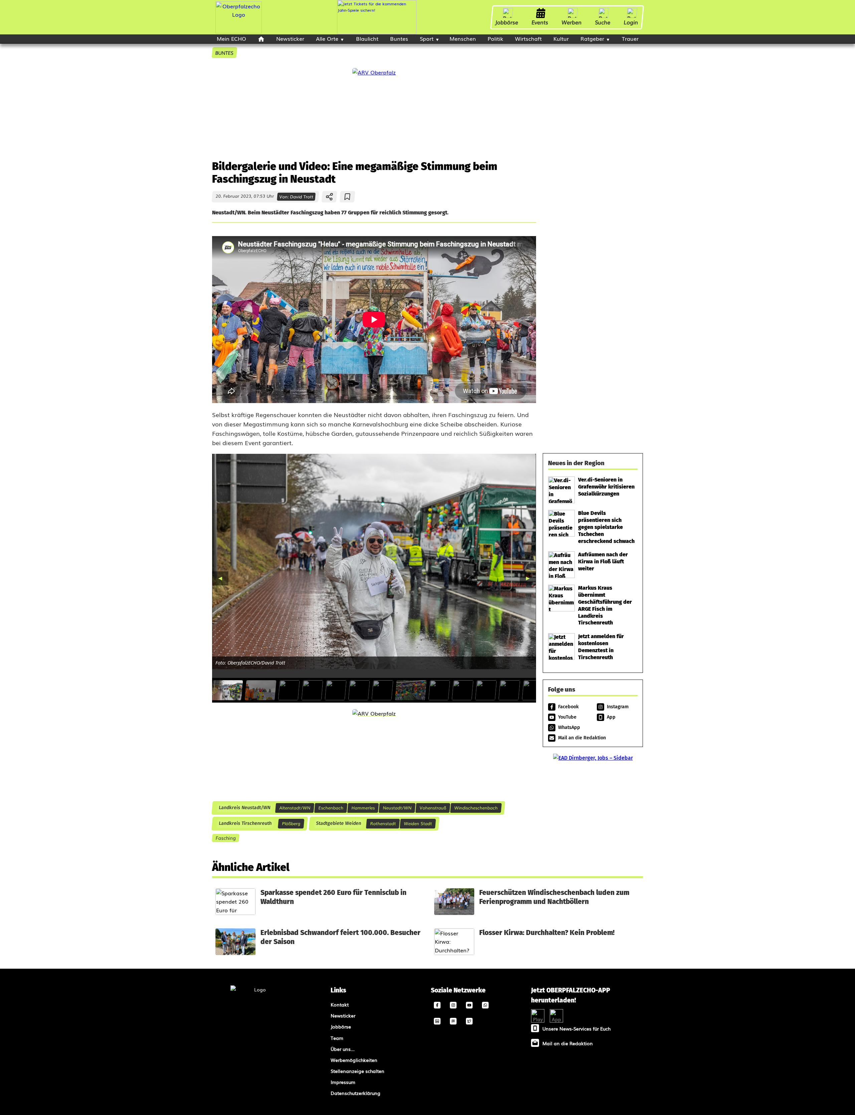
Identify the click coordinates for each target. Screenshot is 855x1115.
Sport (427, 38)
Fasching (225, 837)
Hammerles (363, 808)
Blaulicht (367, 38)
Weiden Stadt (417, 823)
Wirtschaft (528, 38)
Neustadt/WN (397, 808)
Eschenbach (331, 808)
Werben (571, 22)
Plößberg (291, 823)
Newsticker (290, 38)
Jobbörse (507, 22)
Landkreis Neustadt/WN (244, 808)
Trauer (630, 38)
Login (631, 22)
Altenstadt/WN (295, 808)
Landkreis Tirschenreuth (245, 823)
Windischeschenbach (476, 808)
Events (540, 22)
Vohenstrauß (433, 808)
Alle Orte (327, 38)
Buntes (399, 38)
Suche (603, 22)
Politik (495, 38)
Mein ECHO (231, 38)
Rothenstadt (383, 823)
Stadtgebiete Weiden (338, 823)
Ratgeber (592, 38)
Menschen (463, 38)
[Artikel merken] (347, 196)
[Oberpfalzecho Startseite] (238, 31)
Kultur (561, 38)
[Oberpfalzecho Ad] (376, 17)
